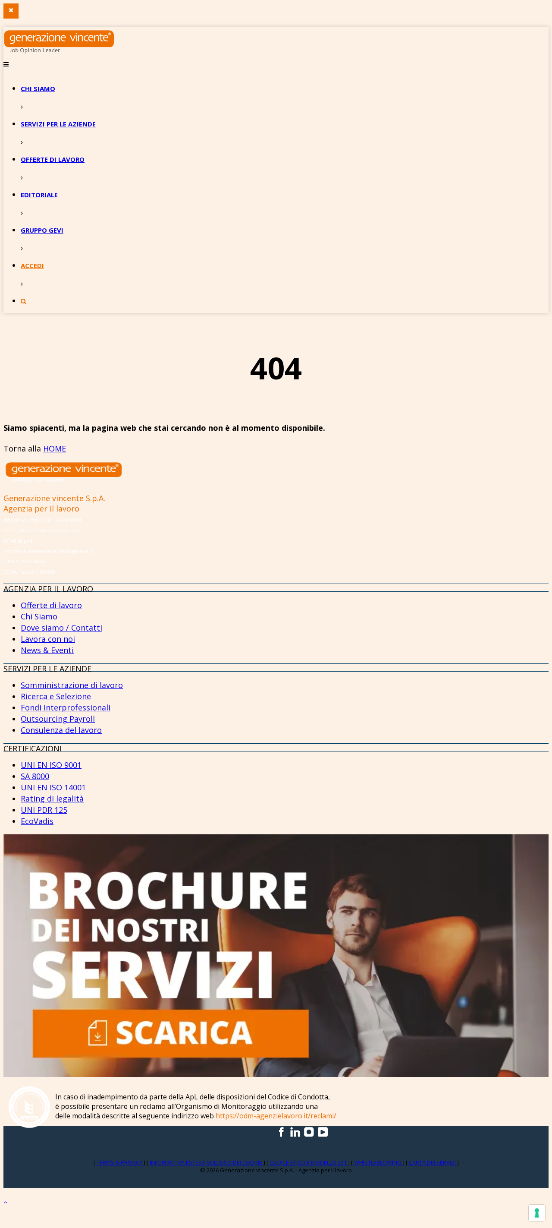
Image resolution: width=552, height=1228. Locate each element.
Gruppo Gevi (42, 230)
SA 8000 (35, 776)
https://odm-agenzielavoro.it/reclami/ (276, 1116)
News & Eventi (47, 650)
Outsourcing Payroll (58, 718)
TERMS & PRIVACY (120, 1162)
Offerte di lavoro (53, 159)
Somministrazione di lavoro (72, 685)
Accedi (32, 265)
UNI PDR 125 (44, 810)
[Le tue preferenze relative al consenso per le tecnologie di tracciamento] (537, 1213)
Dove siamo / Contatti (61, 627)
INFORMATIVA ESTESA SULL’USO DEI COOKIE (206, 1162)
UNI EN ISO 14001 (53, 787)
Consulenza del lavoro (61, 730)
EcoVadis (37, 821)
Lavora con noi (48, 639)
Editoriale (39, 194)
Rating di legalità (52, 798)
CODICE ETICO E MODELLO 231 (309, 1162)
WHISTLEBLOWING (378, 1162)
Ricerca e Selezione (56, 696)
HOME (54, 448)
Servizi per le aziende (58, 124)
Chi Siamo (39, 616)
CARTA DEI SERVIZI (433, 1162)
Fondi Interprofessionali (65, 707)
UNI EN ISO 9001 (51, 765)
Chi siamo (38, 88)
